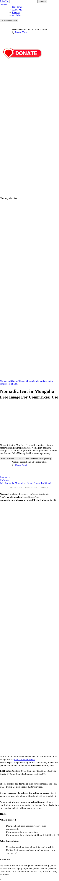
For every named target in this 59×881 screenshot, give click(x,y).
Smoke (3, 384)
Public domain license (24, 759)
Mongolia (30, 381)
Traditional (12, 384)
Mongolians (41, 381)
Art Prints (16, 15)
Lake (22, 381)
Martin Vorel (21, 32)
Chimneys (5, 381)
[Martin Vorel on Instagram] (17, 471)
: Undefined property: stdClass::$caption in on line (28, 493)
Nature (51, 381)
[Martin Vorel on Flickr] (25, 471)
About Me (17, 9)
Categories (17, 7)
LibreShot (5, 2)
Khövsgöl (15, 381)
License (16, 12)
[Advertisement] (29, 160)
